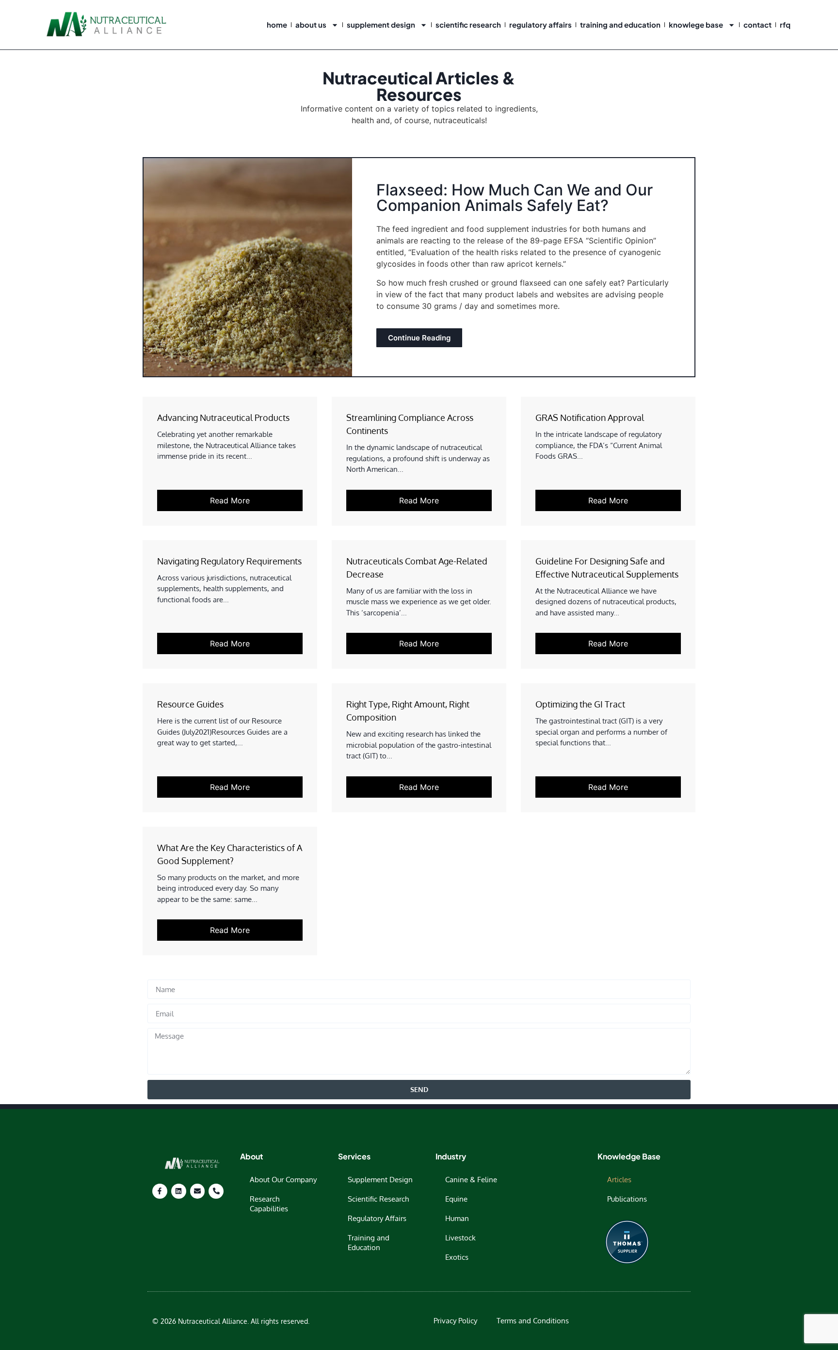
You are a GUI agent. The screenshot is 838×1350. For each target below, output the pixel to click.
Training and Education (620, 24)
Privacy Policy (455, 1320)
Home (277, 24)
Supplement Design (381, 24)
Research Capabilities (269, 1203)
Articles (619, 1179)
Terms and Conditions (533, 1320)
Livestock (460, 1237)
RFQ (785, 24)
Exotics (456, 1257)
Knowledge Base (629, 1156)
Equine (456, 1199)
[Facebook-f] (159, 1191)
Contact (757, 24)
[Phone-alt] (216, 1191)
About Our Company (283, 1179)
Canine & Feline (471, 1179)
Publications (627, 1199)
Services (354, 1156)
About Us (310, 24)
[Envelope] (197, 1191)
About (251, 1156)
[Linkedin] (178, 1191)
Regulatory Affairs (540, 24)
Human (457, 1218)
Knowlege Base (696, 24)
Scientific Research (468, 24)
